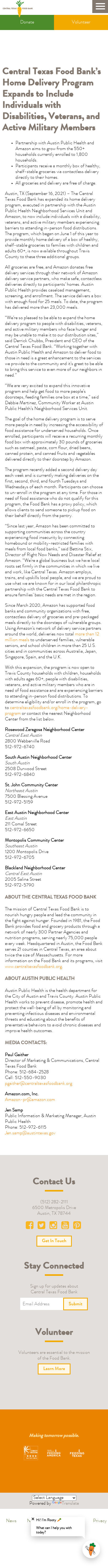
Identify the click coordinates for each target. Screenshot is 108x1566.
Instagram (54, 1226)
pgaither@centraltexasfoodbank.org (38, 1083)
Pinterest (77, 1226)
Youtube (65, 1226)
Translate (70, 1503)
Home (19, 8)
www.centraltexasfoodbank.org (33, 966)
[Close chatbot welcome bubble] (33, 1519)
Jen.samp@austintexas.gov (30, 1133)
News (11, 1521)
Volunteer (81, 22)
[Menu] (100, 6)
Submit (75, 1304)
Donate (27, 22)
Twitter (42, 1226)
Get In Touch (54, 1241)
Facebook (31, 1226)
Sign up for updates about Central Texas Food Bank (54, 1289)
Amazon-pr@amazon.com (30, 1100)
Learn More (54, 1369)
